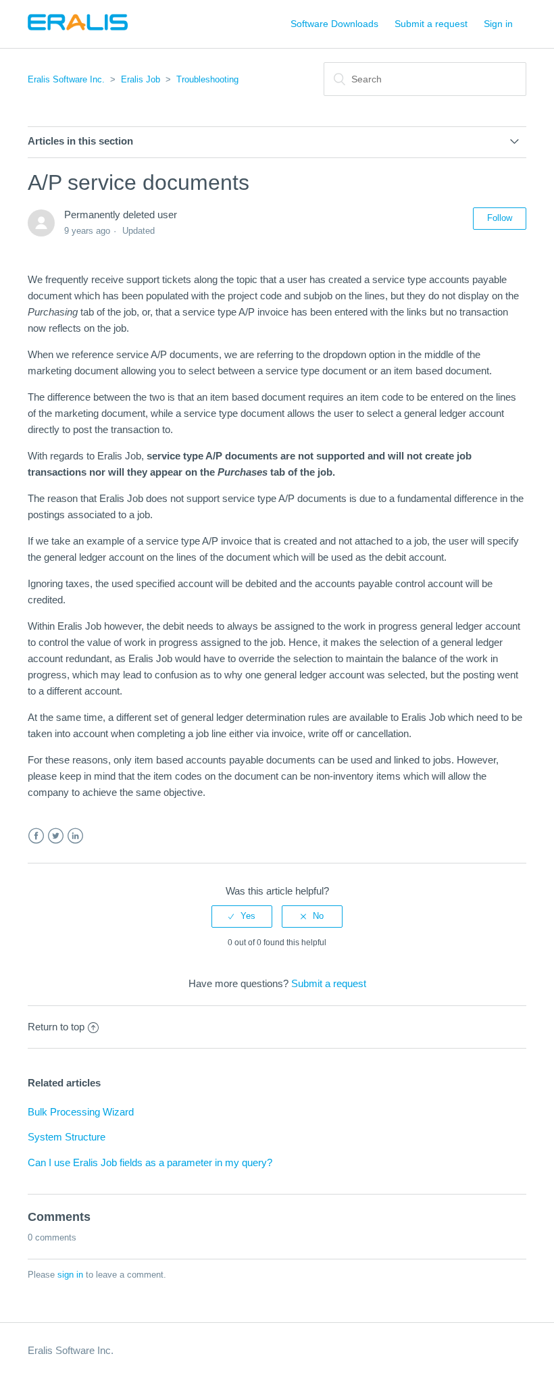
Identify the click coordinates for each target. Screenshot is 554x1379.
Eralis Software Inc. (66, 79)
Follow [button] (499, 218)
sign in (70, 1275)
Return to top (56, 1026)
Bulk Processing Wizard (81, 1112)
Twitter (55, 836)
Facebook (36, 836)
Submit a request (431, 23)
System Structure (66, 1137)
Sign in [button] (498, 23)
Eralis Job (140, 79)
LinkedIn (75, 836)
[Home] (78, 30)
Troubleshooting (207, 79)
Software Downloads (334, 23)
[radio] (241, 916)
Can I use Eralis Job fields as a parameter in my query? (150, 1162)
